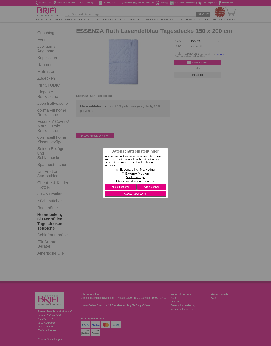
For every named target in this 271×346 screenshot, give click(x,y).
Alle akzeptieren (121, 187)
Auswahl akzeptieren (135, 193)
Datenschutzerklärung (128, 181)
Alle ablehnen (151, 187)
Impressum (149, 181)
